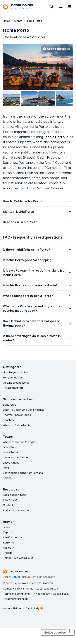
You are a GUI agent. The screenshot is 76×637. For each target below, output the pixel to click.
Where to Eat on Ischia (16, 425)
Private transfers (13, 387)
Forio (6, 467)
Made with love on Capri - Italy (21, 608)
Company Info (11, 588)
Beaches (8, 420)
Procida (7, 552)
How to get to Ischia (15, 372)
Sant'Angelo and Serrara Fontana (23, 473)
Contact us (10, 505)
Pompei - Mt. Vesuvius (16, 558)
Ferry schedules (13, 377)
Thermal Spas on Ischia (17, 415)
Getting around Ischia (16, 382)
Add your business (14, 510)
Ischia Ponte (10, 452)
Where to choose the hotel (19, 442)
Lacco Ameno (11, 462)
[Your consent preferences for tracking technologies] (69, 630)
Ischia (6, 527)
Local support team (15, 495)
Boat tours (9, 404)
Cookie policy (61, 593)
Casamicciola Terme (15, 457)
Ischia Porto (10, 447)
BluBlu (16, 577)
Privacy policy (41, 593)
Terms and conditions (16, 593)
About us (8, 500)
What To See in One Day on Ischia (23, 409)
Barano (7, 478)
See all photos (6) (58, 48)
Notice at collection (57, 632)
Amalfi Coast (11, 537)
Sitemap (28, 588)
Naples (7, 547)
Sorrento (8, 542)
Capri (6, 532)
